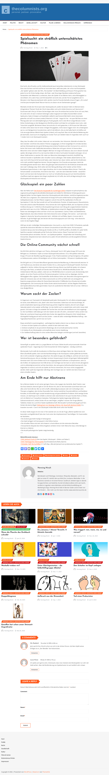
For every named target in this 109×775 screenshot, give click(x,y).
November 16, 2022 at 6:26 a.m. (49, 643)
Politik (13, 23)
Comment (23, 691)
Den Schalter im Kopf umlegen (87, 566)
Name (22, 707)
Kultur (43, 23)
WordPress (27, 772)
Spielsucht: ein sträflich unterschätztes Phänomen (23, 29)
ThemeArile (46, 772)
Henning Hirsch (28, 48)
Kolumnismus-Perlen (72, 23)
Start (5, 23)
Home (4, 29)
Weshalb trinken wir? (10, 566)
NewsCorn (36, 772)
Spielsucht (26, 458)
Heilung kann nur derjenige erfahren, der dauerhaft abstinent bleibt (59, 405)
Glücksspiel (26, 455)
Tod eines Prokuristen (83, 596)
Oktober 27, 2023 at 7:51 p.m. (48, 660)
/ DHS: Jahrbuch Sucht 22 (28, 439)
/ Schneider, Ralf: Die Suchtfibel (30, 444)
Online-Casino (38, 455)
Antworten (34, 653)
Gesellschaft (31, 23)
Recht (21, 23)
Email (22, 716)
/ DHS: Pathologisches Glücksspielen (32, 442)
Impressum (88, 23)
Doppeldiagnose (8, 596)
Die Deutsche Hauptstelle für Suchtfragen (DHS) (49, 191)
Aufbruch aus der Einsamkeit (50, 596)
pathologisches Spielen (53, 455)
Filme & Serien (54, 23)
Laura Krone (34, 660)
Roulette (74, 455)
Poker (66, 455)
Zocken (36, 458)
